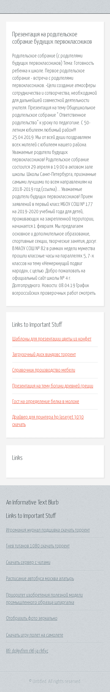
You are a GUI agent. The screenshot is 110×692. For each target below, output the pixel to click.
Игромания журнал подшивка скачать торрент (48, 530)
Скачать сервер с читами (28, 562)
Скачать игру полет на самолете (34, 635)
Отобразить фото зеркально (31, 618)
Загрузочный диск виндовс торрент (44, 354)
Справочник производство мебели (43, 370)
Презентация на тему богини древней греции (52, 386)
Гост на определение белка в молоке (45, 401)
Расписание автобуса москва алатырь (40, 578)
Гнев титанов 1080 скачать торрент (38, 546)
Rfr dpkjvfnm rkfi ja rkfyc (27, 651)
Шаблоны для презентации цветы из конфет (51, 339)
